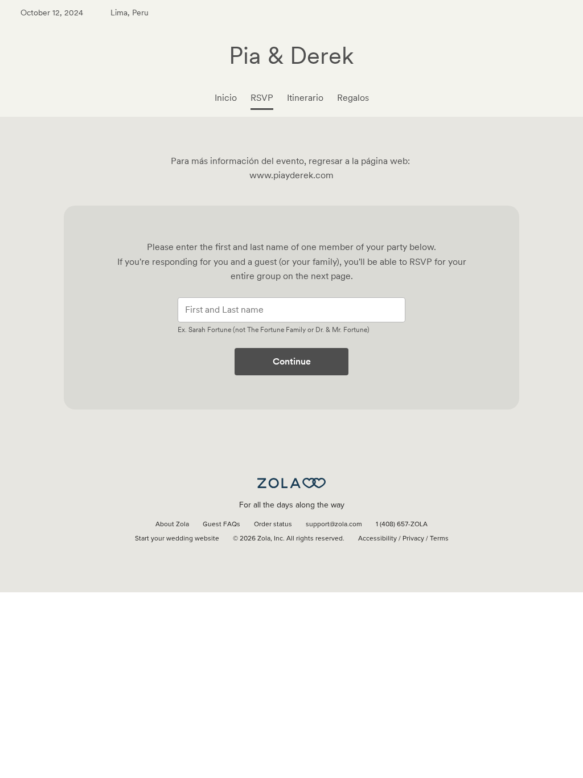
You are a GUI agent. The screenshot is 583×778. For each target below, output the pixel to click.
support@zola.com (334, 524)
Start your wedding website (177, 538)
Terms (439, 538)
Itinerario (305, 97)
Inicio (226, 97)
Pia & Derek (291, 55)
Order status (273, 524)
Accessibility (377, 538)
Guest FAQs (221, 524)
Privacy (413, 538)
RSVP (262, 97)
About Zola (172, 524)
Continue (292, 361)
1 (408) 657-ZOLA (402, 524)
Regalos (353, 97)
